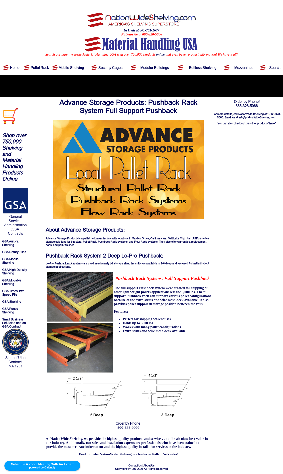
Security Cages (110, 68)
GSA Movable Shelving (11, 282)
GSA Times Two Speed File (13, 292)
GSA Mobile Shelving (10, 260)
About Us (149, 465)
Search (275, 68)
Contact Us (135, 465)
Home (14, 68)
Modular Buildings (154, 68)
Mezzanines (243, 68)
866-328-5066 (128, 427)
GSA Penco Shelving (10, 310)
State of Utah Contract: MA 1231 (15, 362)
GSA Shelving (11, 301)
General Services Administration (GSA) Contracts (15, 225)
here (272, 123)
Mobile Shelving (71, 68)
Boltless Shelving (202, 68)
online (160, 54)
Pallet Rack (40, 68)
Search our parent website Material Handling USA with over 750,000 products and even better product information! (131, 54)
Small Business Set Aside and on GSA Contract (14, 323)
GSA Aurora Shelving (10, 243)
